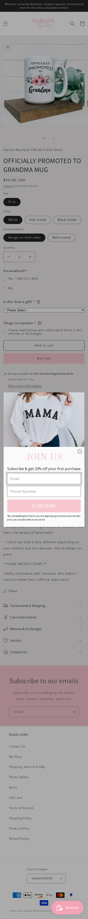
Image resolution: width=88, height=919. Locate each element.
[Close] (80, 451)
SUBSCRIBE (44, 506)
